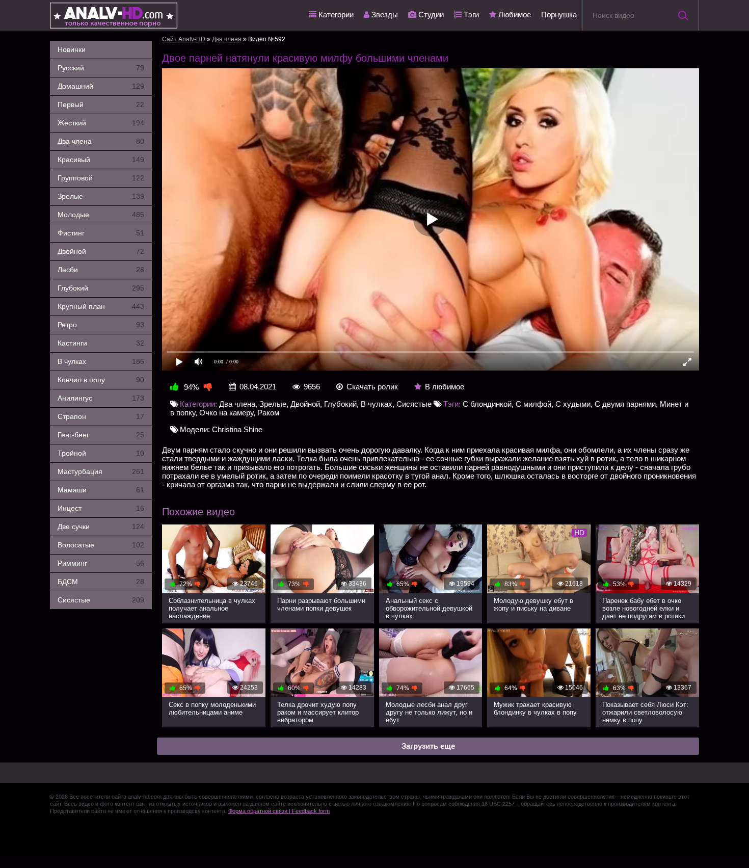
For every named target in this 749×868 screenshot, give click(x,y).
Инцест (101, 508)
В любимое (444, 386)
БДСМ (101, 581)
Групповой (101, 178)
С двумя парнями (625, 404)
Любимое (513, 14)
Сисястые (101, 600)
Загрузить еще (428, 746)
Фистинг (101, 233)
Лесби (101, 270)
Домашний (101, 86)
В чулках (101, 361)
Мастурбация (101, 471)
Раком (268, 412)
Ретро (101, 325)
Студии (430, 14)
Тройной (101, 453)
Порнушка (559, 14)
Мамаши (101, 490)
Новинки (72, 49)
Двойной (101, 251)
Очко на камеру (226, 412)
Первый (101, 104)
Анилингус (101, 398)
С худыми (573, 404)
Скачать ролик (372, 386)
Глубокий (101, 288)
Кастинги (101, 343)
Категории (335, 14)
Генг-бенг (101, 435)
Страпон (101, 416)
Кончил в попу (101, 380)
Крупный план (101, 306)
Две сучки (101, 526)
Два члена (101, 141)
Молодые (101, 215)
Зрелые (101, 196)
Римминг (101, 563)
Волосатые (101, 545)
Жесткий (101, 123)
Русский (101, 68)
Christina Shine (237, 429)
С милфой (533, 404)
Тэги (470, 14)
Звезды (383, 14)
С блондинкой (487, 404)
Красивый (101, 159)
